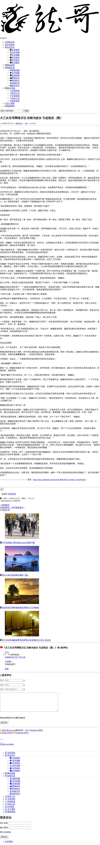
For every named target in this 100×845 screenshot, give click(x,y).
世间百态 (16, 86)
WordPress (34, 730)
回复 (7, 669)
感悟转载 (16, 70)
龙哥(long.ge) (8, 730)
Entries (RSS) (7, 733)
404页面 (10, 807)
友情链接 (16, 91)
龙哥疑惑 (16, 57)
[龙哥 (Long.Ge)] (50, 18)
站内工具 (16, 98)
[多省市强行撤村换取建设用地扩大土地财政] (22, 603)
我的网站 (11, 106)
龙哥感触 (16, 55)
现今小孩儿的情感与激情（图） (15, 575)
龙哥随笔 (16, 50)
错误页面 (16, 101)
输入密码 (4, 828)
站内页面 (11, 88)
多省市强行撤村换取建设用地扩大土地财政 (20, 608)
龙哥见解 (16, 52)
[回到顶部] (50, 738)
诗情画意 (5, 505)
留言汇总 (16, 93)
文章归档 (16, 96)
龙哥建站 (16, 63)
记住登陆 (6, 832)
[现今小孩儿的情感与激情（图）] (22, 571)
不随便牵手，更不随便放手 (11, 508)
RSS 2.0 (9, 501)
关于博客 (11, 103)
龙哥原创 (11, 45)
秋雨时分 (16, 80)
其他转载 (16, 75)
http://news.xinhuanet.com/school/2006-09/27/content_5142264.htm (59, 480)
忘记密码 (9, 841)
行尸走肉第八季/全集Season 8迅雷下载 (18, 543)
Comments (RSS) (22, 733)
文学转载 (16, 73)
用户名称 (4, 823)
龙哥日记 (11, 47)
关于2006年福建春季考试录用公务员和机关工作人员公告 (26, 640)
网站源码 (11, 65)
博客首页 (11, 42)
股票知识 (16, 78)
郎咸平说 (16, 83)
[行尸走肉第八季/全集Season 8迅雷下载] (22, 538)
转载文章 (11, 68)
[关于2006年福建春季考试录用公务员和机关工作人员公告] (22, 636)
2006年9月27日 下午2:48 (15, 657)
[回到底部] (50, 741)
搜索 (26, 111)
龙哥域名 (16, 60)
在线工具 (11, 804)
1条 (26, 123)
